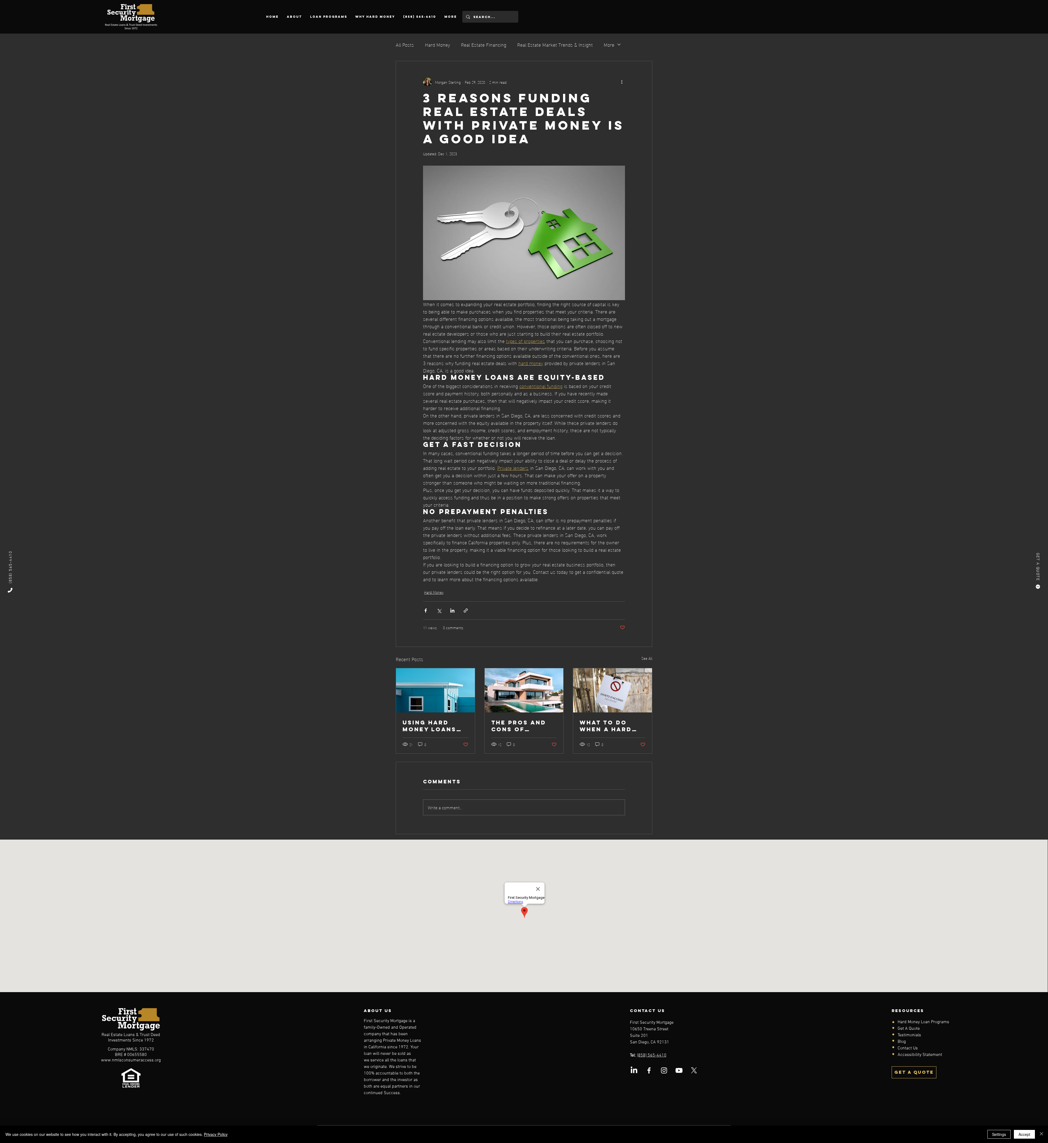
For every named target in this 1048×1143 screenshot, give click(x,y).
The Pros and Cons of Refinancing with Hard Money (518, 726)
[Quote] (1037, 586)
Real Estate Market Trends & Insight (555, 44)
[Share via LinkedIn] (452, 610)
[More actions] (621, 82)
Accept (1024, 1134)
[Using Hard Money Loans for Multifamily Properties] (435, 690)
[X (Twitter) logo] (694, 1070)
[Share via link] (465, 610)
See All (646, 658)
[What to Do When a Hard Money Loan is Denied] (612, 690)
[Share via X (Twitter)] (439, 610)
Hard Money (437, 44)
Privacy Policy (216, 1134)
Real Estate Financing (483, 44)
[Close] (1041, 1134)
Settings (999, 1134)
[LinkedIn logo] (634, 1070)
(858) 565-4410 (651, 1055)
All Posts (405, 44)
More (609, 44)
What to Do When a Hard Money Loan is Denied (609, 726)
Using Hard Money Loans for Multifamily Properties (429, 726)
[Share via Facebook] (425, 610)
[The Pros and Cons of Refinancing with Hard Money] (524, 690)
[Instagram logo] (664, 1070)
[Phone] (10, 590)
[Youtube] (679, 1070)
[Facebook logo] (649, 1070)
